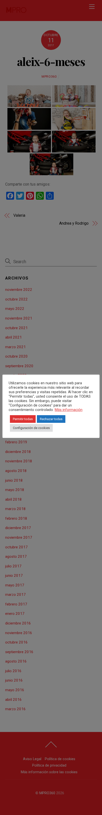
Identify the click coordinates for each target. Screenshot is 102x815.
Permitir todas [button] (23, 419)
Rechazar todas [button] (51, 419)
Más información (68, 410)
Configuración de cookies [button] (31, 428)
